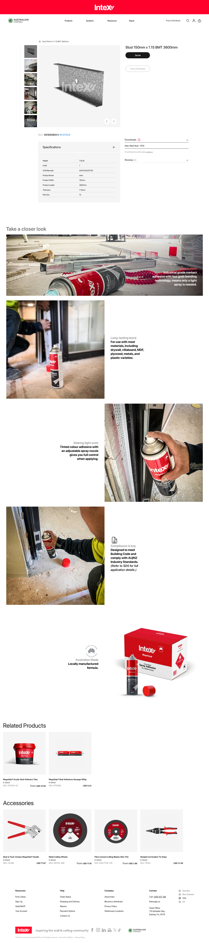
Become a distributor (113, 901)
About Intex (109, 897)
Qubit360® (20, 906)
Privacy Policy (110, 906)
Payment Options (67, 911)
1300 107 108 (160, 897)
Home (40, 41)
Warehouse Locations (114, 911)
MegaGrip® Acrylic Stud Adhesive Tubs (20, 779)
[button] (114, 121)
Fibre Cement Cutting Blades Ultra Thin (112, 857)
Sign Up (18, 901)
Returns (63, 906)
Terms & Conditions (66, 937)
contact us (149, 152)
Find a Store (20, 897)
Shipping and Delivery (70, 901)
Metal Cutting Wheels (58, 857)
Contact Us (65, 916)
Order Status (65, 897)
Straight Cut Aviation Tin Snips (153, 857)
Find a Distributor (173, 20)
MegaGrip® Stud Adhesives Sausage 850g (67, 779)
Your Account (21, 911)
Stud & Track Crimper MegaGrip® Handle (21, 857)
